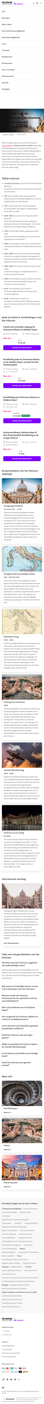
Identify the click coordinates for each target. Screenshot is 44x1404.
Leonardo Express (9, 1274)
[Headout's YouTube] (11, 1379)
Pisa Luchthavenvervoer (11, 1307)
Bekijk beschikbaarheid (21, 347)
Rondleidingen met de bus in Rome (15, 1259)
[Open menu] (41, 3)
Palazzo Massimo (25, 1234)
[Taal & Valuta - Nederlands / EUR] (37, 3)
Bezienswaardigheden (11, 37)
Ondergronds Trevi (25, 1238)
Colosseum (6, 1216)
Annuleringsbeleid (9, 1356)
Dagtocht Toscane (29, 1263)
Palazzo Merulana (8, 1238)
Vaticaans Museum (30, 1208)
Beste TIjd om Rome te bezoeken (14, 1288)
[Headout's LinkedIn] (3, 1379)
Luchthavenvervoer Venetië (12, 1303)
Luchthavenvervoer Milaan (12, 1296)
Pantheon (18, 1223)
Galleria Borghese (8, 1252)
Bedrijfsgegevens (8, 1346)
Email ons (8, 1334)
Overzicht (10, 1399)
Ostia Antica (27, 1245)
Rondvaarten (7, 63)
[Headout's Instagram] (7, 1379)
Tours (4, 43)
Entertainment (8, 76)
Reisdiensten (7, 56)
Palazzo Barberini (31, 1223)
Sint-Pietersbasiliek (9, 1212)
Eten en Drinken (8, 69)
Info (3, 11)
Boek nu (7, 1112)
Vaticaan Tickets (8, 134)
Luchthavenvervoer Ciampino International (18, 1281)
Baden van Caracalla (9, 1230)
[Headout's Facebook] (15, 1379)
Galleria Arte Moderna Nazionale (14, 1227)
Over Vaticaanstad (11, 943)
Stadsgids (6, 89)
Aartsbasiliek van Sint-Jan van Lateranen (17, 1241)
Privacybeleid (7, 1349)
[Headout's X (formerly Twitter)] (19, 1379)
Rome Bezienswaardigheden (13, 31)
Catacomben (7, 1223)
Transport (6, 50)
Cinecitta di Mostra (9, 1234)
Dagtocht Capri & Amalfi (11, 1263)
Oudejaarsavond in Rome (19, 1285)
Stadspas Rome (16, 1267)
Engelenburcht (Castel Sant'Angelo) (15, 1219)
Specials (5, 82)
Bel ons (7, 1331)
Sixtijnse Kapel (25, 1212)
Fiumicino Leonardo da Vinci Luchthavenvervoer (20, 1277)
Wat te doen (7, 24)
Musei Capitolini (8, 1256)
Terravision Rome (30, 1270)
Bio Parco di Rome (27, 1230)
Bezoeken (6, 18)
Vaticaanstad (7, 145)
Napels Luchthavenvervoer (12, 1299)
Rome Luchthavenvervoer (11, 1270)
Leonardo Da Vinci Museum (28, 1252)
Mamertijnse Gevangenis (11, 1245)
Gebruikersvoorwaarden (11, 1353)
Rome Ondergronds (9, 1248)
